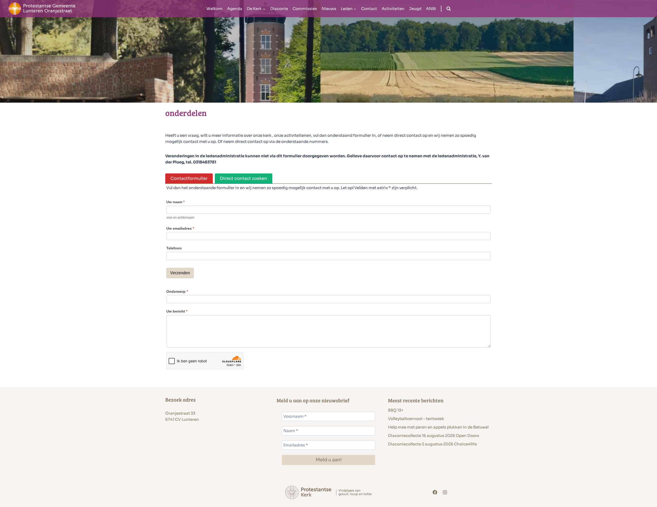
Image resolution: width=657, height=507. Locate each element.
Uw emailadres (180, 228)
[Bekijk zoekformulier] (448, 8)
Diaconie (279, 8)
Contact (369, 8)
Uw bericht (176, 311)
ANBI (431, 8)
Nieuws (329, 8)
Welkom (214, 8)
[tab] (189, 178)
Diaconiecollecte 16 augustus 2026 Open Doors (433, 435)
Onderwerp (177, 291)
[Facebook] (434, 492)
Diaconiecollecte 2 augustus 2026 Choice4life (432, 444)
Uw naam (175, 202)
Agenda (234, 8)
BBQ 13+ (395, 410)
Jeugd (415, 8)
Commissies (305, 8)
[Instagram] (445, 492)
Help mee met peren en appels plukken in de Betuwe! (438, 427)
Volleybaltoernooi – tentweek (416, 418)
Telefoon (174, 248)
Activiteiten (393, 8)
